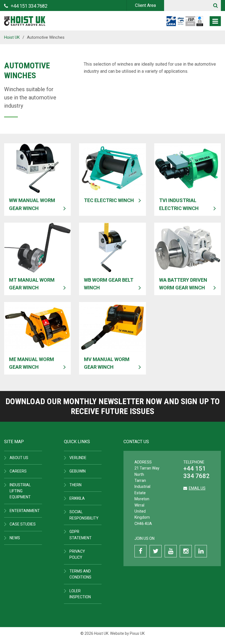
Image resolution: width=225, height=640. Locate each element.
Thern (75, 485)
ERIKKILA (77, 498)
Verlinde (77, 457)
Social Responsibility (84, 515)
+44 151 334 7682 (196, 472)
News (15, 538)
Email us (197, 488)
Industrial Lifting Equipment (20, 491)
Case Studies (23, 524)
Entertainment (25, 510)
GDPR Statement (80, 534)
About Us (19, 457)
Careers (18, 471)
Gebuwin (77, 471)
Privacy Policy (77, 554)
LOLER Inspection (80, 594)
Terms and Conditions (80, 574)
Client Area (145, 5)
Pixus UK (137, 633)
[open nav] (215, 21)
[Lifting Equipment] (24, 19)
